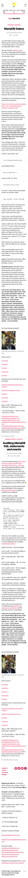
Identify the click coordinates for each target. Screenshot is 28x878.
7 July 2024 (15, 35)
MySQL (14, 439)
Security (20, 439)
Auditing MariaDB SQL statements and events (14, 446)
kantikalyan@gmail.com (10, 416)
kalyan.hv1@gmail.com (9, 856)
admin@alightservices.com (11, 420)
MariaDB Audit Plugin (9, 490)
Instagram (5, 372)
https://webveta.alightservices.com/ (14, 13)
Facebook (5, 361)
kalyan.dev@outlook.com (10, 854)
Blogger (4, 774)
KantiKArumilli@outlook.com (12, 428)
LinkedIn (5, 364)
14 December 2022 (15, 456)
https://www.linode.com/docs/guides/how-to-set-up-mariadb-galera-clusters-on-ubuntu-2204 (14, 106)
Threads (4, 368)
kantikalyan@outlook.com (10, 418)
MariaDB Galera (14, 28)
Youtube (4, 375)
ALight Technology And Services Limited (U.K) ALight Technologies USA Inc (11, 873)
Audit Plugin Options (8, 544)
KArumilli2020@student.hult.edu (13, 426)
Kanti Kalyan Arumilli (16, 32)
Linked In (4, 768)
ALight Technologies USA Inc (11, 390)
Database (11, 24)
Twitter (4, 770)
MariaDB (17, 24)
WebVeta (16, 50)
